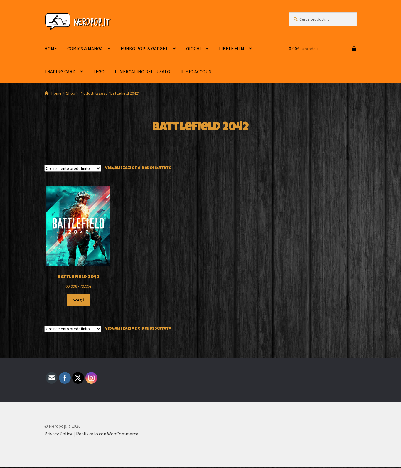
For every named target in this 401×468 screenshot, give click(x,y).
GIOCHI (193, 48)
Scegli (78, 300)
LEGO (99, 71)
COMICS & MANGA (85, 48)
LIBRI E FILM (231, 48)
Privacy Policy (58, 434)
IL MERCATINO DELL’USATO (142, 71)
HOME (50, 48)
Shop (70, 93)
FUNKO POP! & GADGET (144, 48)
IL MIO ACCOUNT (198, 71)
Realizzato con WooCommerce (107, 434)
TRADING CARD (59, 71)
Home (56, 93)
